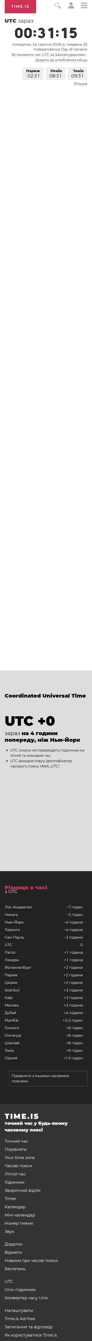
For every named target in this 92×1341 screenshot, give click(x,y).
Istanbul (12, 990)
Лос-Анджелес (18, 907)
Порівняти (16, 1149)
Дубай (10, 1013)
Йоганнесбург (18, 967)
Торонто (12, 930)
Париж (33, 74)
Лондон (12, 960)
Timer (10, 1198)
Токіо (77, 74)
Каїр (9, 998)
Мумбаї (11, 1020)
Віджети (13, 1252)
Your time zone (20, 1157)
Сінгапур (13, 1035)
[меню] (84, 6)
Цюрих (11, 983)
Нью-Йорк (14, 922)
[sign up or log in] (71, 7)
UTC (8, 945)
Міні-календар (20, 1215)
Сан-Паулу (14, 937)
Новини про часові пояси (31, 1260)
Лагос (10, 952)
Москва (12, 1005)
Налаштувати (19, 1310)
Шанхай (12, 1043)
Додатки (13, 1244)
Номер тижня (19, 1223)
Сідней (11, 1058)
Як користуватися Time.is (31, 1335)
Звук (9, 1231)
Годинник (14, 1182)
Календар (15, 1207)
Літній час (15, 1174)
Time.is (20, 6)
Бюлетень (15, 1268)
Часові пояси (18, 1165)
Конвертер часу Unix (26, 1298)
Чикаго (11, 915)
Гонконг (12, 1028)
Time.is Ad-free (20, 1318)
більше (80, 84)
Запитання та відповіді (29, 1327)
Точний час (16, 1141)
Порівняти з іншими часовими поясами (40, 1078)
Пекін (55, 74)
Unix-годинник (20, 1289)
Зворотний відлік (22, 1190)
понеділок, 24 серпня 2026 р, (49, 44)
